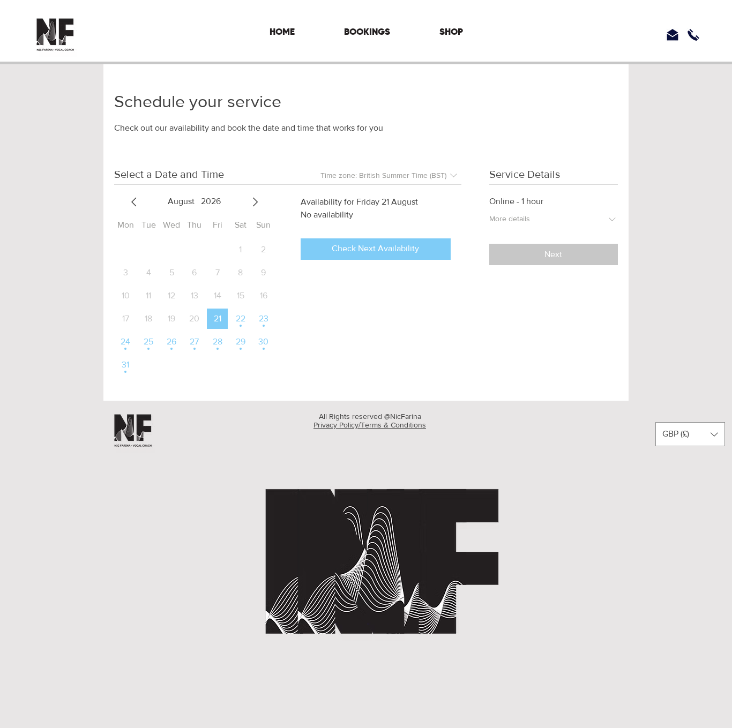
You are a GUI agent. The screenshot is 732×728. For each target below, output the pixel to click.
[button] (690, 434)
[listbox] (690, 434)
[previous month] (134, 202)
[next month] (255, 202)
